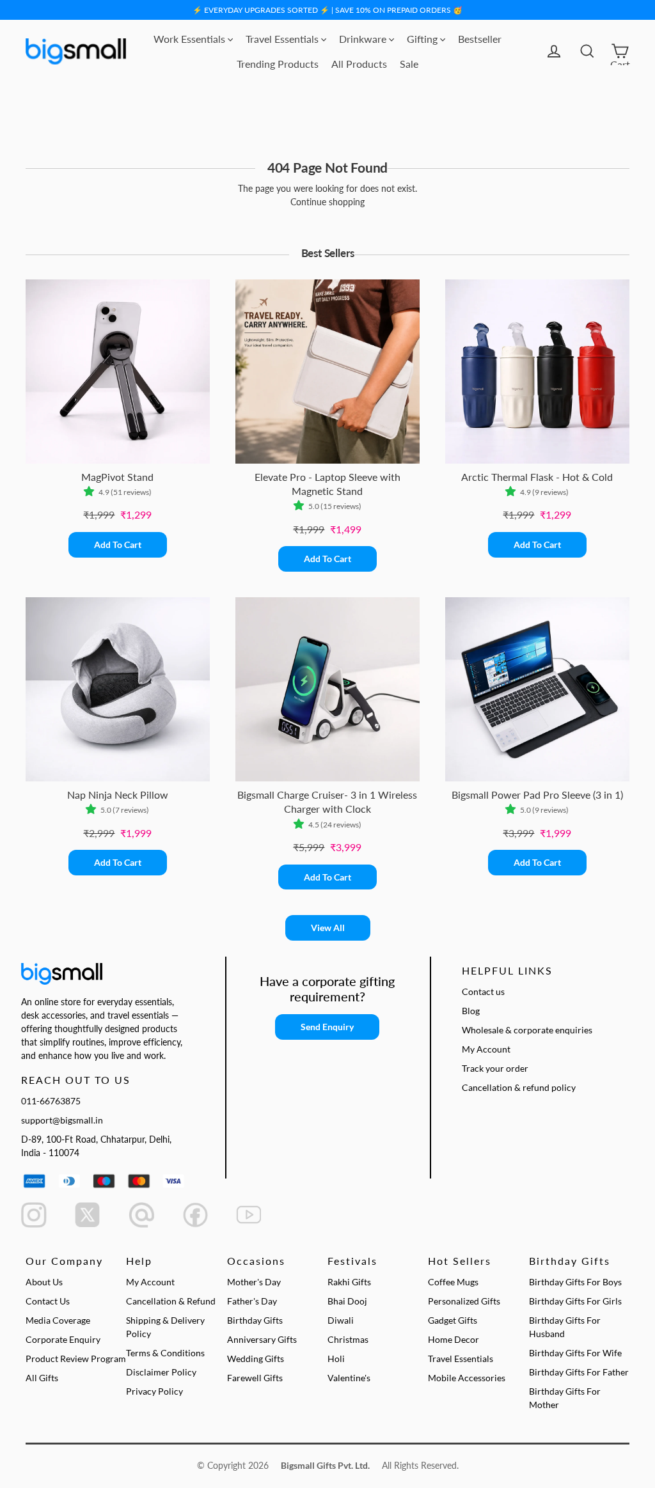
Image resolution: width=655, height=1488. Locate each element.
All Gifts (42, 1377)
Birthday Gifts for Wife (575, 1352)
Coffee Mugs (453, 1281)
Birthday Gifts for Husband (565, 1327)
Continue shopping (327, 201)
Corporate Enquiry (63, 1339)
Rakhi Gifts (349, 1281)
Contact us (483, 991)
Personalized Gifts (464, 1301)
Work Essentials (191, 39)
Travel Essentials (283, 39)
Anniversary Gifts (262, 1339)
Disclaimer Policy (161, 1372)
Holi (336, 1358)
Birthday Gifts (255, 1320)
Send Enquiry (327, 1026)
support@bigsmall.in (62, 1120)
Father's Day (252, 1301)
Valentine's (349, 1377)
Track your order (495, 1068)
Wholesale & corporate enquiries (527, 1029)
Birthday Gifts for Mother (565, 1398)
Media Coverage (58, 1320)
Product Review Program (76, 1358)
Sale (409, 64)
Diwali (341, 1320)
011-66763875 (51, 1100)
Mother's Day (254, 1281)
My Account (486, 1049)
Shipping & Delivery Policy (165, 1327)
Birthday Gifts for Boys (575, 1281)
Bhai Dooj (347, 1301)
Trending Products (278, 64)
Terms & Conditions (165, 1352)
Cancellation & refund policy (519, 1087)
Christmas (348, 1339)
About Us (44, 1281)
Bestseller (479, 39)
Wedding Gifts (255, 1358)
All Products (359, 64)
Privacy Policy (154, 1391)
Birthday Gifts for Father (579, 1372)
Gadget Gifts (452, 1320)
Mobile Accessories (466, 1377)
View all (328, 927)
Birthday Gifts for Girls (575, 1301)
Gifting (423, 39)
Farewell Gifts (255, 1377)
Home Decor (453, 1339)
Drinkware (364, 39)
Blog (471, 1010)
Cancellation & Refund (171, 1301)
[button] (91, 492)
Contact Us (48, 1301)
